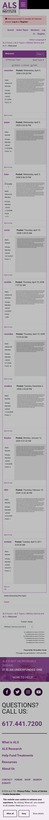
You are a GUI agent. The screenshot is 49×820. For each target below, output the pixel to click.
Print (35, 65)
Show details (38, 813)
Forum (18, 779)
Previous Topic (13, 60)
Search (10, 30)
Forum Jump (27, 622)
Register (24, 22)
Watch (17, 65)
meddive (8, 386)
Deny (24, 813)
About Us (8, 769)
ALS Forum (8, 43)
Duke (6, 174)
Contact (7, 779)
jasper (7, 122)
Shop (28, 779)
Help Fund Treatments (17, 755)
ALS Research (12, 749)
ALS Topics (19, 43)
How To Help (23, 677)
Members (35, 30)
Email (26, 65)
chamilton (8, 70)
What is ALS (10, 742)
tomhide (8, 542)
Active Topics (22, 30)
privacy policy (30, 805)
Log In (15, 22)
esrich (7, 230)
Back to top (8, 115)
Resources (9, 762)
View (39, 54)
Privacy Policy (23, 791)
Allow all (10, 813)
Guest (6, 602)
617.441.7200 (22, 723)
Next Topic (38, 60)
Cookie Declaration (11, 794)
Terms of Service (39, 791)
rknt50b (7, 282)
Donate (6, 783)
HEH (6, 490)
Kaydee (7, 438)
